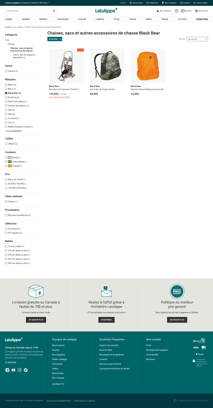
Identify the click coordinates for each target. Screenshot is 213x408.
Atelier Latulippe (59, 359)
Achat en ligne (105, 350)
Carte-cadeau (202, 3)
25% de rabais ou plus (19, 259)
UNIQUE (13, 144)
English (123, 3)
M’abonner (154, 3)
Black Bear (14, 93)
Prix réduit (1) (14, 229)
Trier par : (182, 39)
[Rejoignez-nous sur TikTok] (25, 369)
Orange (17, 166)
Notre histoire (58, 345)
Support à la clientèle (108, 345)
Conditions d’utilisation (84, 401)
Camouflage (19, 162)
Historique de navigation (157, 350)
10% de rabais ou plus (19, 250)
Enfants (43, 19)
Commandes (152, 354)
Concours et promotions (110, 364)
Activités (182, 19)
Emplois (186, 3)
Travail (164, 19)
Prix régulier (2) (15, 233)
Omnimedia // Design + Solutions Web (193, 400)
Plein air (82, 19)
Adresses (150, 359)
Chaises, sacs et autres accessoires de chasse (21, 49)
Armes (149, 19)
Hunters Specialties (18, 106)
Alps (12, 89)
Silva (11, 110)
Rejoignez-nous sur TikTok (25, 370)
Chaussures (63, 19)
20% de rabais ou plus (19, 255)
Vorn (11, 122)
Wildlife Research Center (20, 127)
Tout (7, 40)
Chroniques (57, 364)
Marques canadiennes (19, 215)
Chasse (132, 19)
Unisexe (13, 71)
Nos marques (58, 378)
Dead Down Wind (17, 101)
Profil (148, 345)
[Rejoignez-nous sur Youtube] (13, 369)
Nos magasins (171, 3)
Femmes (8, 19)
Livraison (103, 359)
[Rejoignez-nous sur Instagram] (19, 369)
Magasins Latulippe (106, 10)
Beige (16, 157)
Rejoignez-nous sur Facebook (7, 370)
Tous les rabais (16, 246)
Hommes (26, 19)
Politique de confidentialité (58, 401)
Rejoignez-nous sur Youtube (13, 370)
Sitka (11, 114)
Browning (13, 97)
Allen (12, 85)
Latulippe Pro (58, 384)
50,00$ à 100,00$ (17, 184)
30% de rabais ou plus (19, 263)
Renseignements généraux (111, 354)
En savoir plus (10, 362)
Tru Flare (13, 118)
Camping (100, 19)
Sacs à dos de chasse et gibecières (24, 56)
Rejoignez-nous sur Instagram (19, 370)
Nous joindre (138, 3)
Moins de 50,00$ (17, 179)
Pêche (117, 19)
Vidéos (55, 368)
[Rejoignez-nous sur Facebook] (7, 369)
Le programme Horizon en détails (114, 368)
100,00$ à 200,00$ (17, 188)
